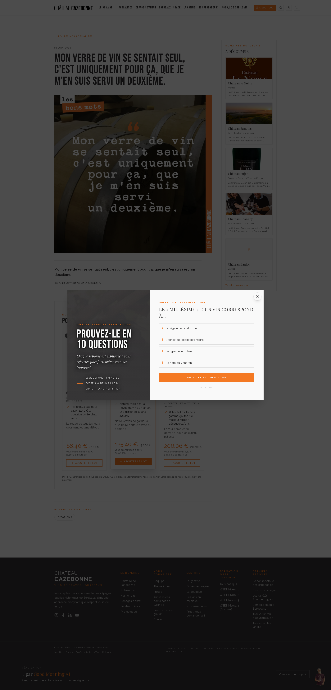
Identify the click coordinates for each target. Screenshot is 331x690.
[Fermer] (257, 296)
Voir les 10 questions (206, 377)
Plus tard (207, 387)
